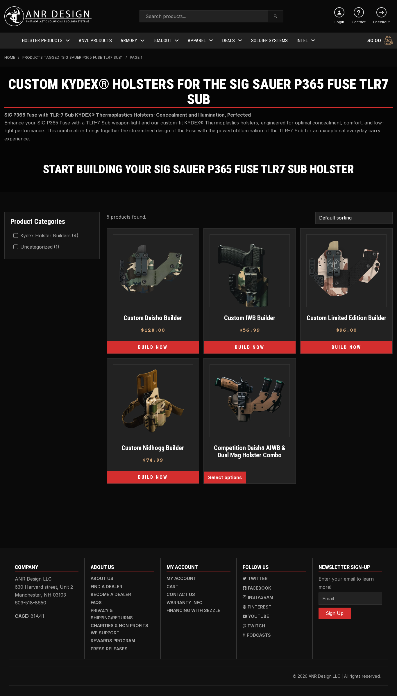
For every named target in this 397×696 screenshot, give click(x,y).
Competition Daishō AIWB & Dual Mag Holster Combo (249, 451)
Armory (129, 40)
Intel (302, 40)
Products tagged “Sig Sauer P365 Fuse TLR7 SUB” (72, 57)
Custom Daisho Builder (153, 318)
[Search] (275, 16)
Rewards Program (113, 640)
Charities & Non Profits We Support (119, 629)
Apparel (197, 40)
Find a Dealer (106, 586)
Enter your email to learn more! (346, 583)
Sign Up (335, 613)
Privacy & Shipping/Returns (112, 614)
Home (9, 57)
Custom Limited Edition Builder (347, 318)
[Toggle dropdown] (67, 40)
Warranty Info (185, 602)
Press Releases (109, 648)
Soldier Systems (269, 40)
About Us (102, 578)
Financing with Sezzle (193, 610)
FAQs (96, 602)
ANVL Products (95, 40)
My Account (181, 578)
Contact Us (181, 594)
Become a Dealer (111, 594)
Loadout (162, 40)
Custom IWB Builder (250, 318)
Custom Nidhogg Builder (152, 447)
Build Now (153, 347)
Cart (172, 586)
